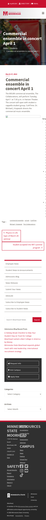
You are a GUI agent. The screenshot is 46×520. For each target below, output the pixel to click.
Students (13, 48)
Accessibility (19, 516)
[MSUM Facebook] (21, 466)
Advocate (9, 296)
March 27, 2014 (11, 74)
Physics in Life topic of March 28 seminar (11, 235)
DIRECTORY (25, 3)
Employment (24, 439)
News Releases (12, 283)
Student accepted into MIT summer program (27, 246)
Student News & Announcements (19, 270)
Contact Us (10, 454)
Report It (10, 482)
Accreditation (24, 430)
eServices (23, 443)
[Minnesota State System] (16, 495)
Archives (7, 404)
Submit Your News (13, 289)
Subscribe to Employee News (17, 302)
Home (5, 48)
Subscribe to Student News (17, 308)
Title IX (9, 486)
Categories (8, 389)
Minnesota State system (25, 506)
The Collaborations (29, 224)
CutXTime (33, 220)
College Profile (24, 433)
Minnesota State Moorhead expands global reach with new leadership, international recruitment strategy (22, 348)
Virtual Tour (23, 459)
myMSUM (13, 3)
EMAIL (35, 3)
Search (37, 320)
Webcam (22, 462)
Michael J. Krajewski (16, 224)
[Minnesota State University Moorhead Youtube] (26, 470)
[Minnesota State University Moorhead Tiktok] (21, 475)
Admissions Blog (12, 276)
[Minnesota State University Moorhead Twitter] (26, 466)
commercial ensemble (17, 220)
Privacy (27, 516)
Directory (23, 436)
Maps (21, 450)
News (21, 453)
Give (8, 457)
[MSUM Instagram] (21, 470)
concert (27, 220)
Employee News (12, 264)
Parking (22, 456)
